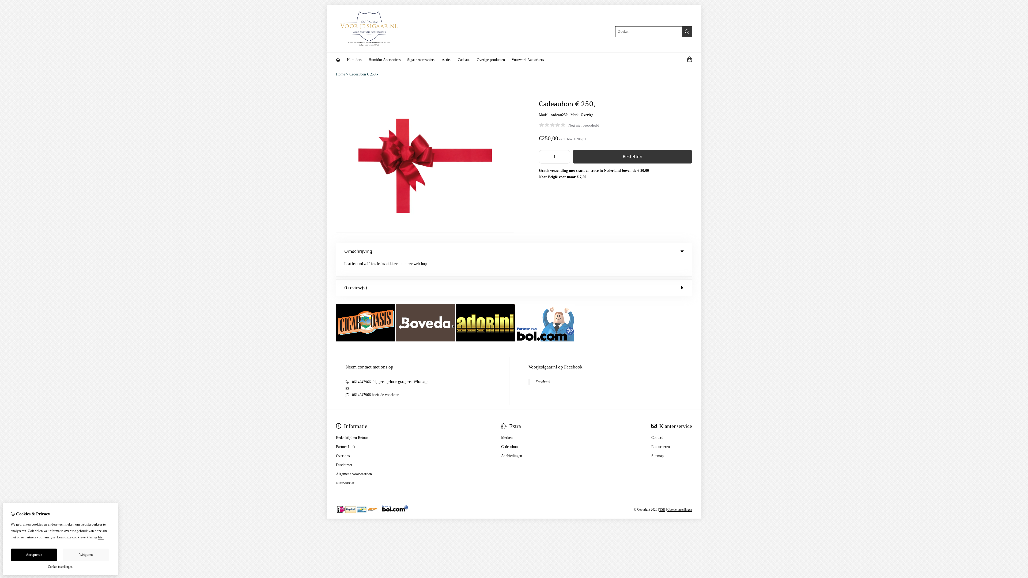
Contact (657, 438)
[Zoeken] (687, 31)
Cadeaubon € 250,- (363, 74)
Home (340, 74)
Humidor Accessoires (384, 60)
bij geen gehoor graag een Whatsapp (400, 382)
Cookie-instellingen (679, 509)
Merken (507, 438)
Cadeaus (464, 60)
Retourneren (660, 447)
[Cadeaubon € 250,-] (425, 232)
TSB (662, 509)
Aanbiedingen (511, 456)
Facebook (542, 382)
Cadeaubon (509, 447)
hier (101, 537)
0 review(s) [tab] (355, 287)
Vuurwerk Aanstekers (528, 60)
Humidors (354, 60)
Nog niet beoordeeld (583, 125)
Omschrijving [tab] (358, 251)
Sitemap (657, 456)
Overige (587, 115)
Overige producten (491, 60)
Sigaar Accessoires (421, 60)
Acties (446, 60)
